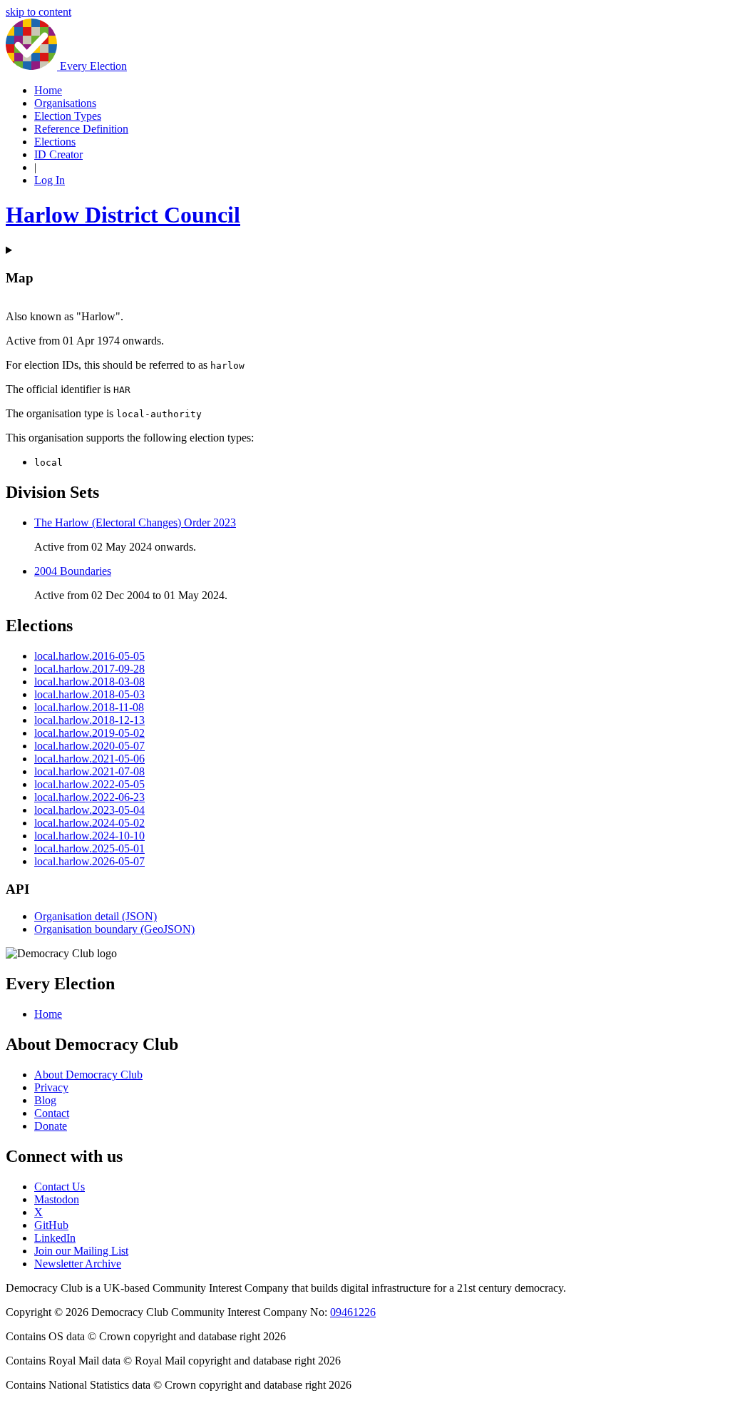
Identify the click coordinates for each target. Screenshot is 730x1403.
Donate (50, 1126)
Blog (45, 1100)
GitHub (51, 1225)
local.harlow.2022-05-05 (89, 784)
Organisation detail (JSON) (95, 916)
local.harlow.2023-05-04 (89, 810)
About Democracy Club (88, 1074)
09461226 (353, 1312)
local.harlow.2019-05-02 (89, 733)
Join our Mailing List (81, 1251)
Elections (55, 142)
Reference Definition (81, 129)
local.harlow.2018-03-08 (89, 681)
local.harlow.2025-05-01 (89, 848)
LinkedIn (55, 1238)
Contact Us (59, 1186)
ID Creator (58, 154)
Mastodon (56, 1199)
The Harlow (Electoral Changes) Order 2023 (135, 522)
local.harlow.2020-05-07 (89, 746)
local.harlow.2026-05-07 (89, 861)
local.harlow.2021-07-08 (89, 771)
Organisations (65, 103)
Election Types (67, 116)
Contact (51, 1113)
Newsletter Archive (77, 1263)
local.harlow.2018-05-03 (89, 694)
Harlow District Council (123, 215)
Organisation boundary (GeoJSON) (114, 929)
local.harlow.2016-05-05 (89, 656)
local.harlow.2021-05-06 (89, 758)
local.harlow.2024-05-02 (89, 823)
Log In (49, 180)
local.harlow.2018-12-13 (89, 720)
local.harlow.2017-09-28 (89, 669)
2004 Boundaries (72, 571)
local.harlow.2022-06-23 (89, 797)
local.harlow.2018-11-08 (89, 707)
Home (48, 90)
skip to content (38, 12)
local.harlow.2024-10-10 (89, 836)
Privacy (51, 1087)
